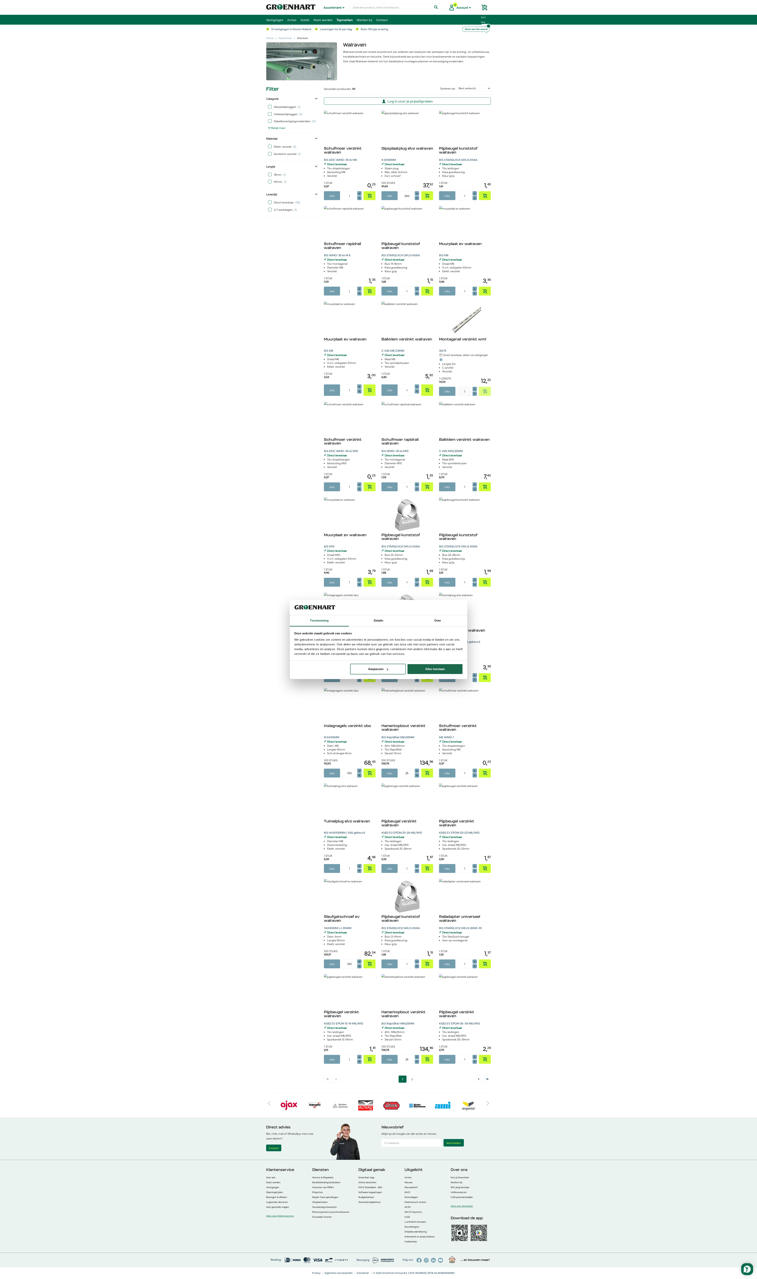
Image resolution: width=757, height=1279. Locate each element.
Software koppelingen (370, 1192)
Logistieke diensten (277, 1201)
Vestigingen (274, 20)
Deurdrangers (412, 1226)
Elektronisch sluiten (415, 1201)
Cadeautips (411, 1241)
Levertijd (271, 194)
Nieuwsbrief (411, 1187)
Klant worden (323, 20)
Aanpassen (375, 669)
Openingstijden (274, 1192)
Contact (382, 20)
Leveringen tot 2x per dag (335, 29)
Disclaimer (363, 1272)
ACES (408, 1206)
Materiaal (271, 138)
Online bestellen (367, 1182)
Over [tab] (437, 620)
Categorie (272, 99)
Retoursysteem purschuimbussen (330, 1211)
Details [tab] (378, 620)
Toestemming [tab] (319, 620)
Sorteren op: (448, 88)
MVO (407, 1192)
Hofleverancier (459, 1192)
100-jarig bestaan (460, 1187)
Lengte (270, 166)
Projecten (317, 1192)
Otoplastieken (320, 1201)
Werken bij (364, 20)
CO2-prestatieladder (462, 1197)
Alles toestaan (435, 669)
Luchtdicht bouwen (415, 1221)
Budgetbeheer (366, 1197)
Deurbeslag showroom (324, 1206)
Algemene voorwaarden (338, 1272)
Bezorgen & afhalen (276, 1197)
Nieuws (409, 1182)
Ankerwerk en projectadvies (420, 1236)
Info (331, 196)
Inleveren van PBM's (323, 1187)
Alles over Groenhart (462, 1205)
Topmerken (345, 20)
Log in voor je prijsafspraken (410, 101)
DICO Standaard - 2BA (370, 1187)
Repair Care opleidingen (325, 1197)
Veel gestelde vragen (277, 1206)
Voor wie (270, 1177)
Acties (291, 20)
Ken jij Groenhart (460, 1177)
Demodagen (411, 1197)
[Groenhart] (290, 6)
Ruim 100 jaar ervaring (374, 29)
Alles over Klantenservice (280, 1215)
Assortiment (332, 7)
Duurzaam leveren (322, 1216)
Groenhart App (366, 1177)
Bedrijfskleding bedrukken (326, 1182)
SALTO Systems (413, 1211)
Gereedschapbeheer (369, 1201)
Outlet (305, 20)
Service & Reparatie (323, 1177)
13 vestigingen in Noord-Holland (291, 29)
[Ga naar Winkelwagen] (483, 8)
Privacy (316, 1272)
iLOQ (407, 1216)
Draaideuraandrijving (416, 1231)
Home (269, 38)
